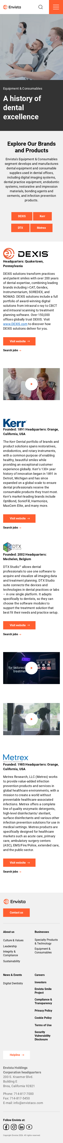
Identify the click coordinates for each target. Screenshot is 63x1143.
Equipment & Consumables (43, 950)
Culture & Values (13, 940)
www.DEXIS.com (15, 324)
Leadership (10, 946)
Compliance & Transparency (43, 1001)
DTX (20, 227)
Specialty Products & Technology (46, 941)
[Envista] (10, 7)
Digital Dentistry (13, 983)
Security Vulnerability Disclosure (42, 1035)
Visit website (18, 341)
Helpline (15, 1055)
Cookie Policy (43, 1017)
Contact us (16, 912)
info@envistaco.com (28, 1103)
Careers (40, 975)
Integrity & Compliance (10, 953)
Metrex (41, 227)
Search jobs (10, 350)
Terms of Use (43, 1025)
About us (8, 932)
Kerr (42, 216)
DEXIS (22, 216)
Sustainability (11, 961)
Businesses (42, 932)
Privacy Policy (43, 1010)
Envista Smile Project (43, 990)
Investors (40, 982)
